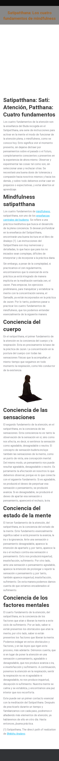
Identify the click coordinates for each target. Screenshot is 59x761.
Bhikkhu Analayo (16, 733)
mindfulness (43, 211)
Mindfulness (19, 197)
